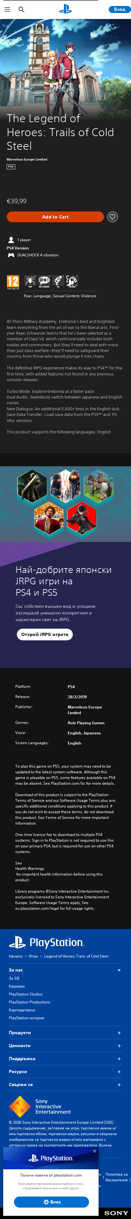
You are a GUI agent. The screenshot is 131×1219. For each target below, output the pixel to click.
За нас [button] (16, 970)
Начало (16, 956)
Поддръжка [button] (22, 1058)
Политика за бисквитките (117, 1177)
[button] (45, 634)
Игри (33, 956)
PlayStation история (26, 1018)
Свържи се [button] (21, 1084)
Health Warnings (29, 868)
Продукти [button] (20, 1032)
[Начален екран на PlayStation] (65, 9)
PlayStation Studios (26, 994)
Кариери (16, 986)
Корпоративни (22, 1010)
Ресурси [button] (18, 1071)
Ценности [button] (20, 1045)
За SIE (14, 978)
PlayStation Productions (29, 1002)
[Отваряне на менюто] (7, 9)
